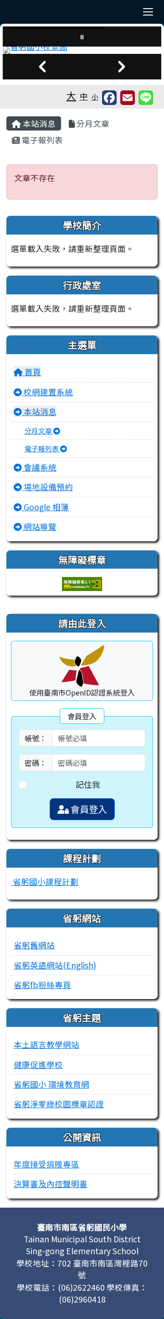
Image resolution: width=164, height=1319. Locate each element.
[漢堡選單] (148, 12)
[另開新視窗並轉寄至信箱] (127, 97)
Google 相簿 (45, 507)
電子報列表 (41, 140)
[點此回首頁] (82, 50)
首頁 (32, 371)
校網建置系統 (47, 392)
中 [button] (84, 96)
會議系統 (39, 467)
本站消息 (38, 123)
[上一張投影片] (42, 66)
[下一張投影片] (121, 66)
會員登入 (88, 809)
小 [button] (95, 96)
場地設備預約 (47, 486)
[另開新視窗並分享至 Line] (145, 97)
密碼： (35, 762)
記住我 (88, 784)
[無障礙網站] (82, 583)
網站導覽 (39, 526)
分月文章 (92, 123)
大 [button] (71, 95)
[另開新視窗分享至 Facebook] (109, 97)
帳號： (35, 738)
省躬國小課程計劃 (44, 881)
